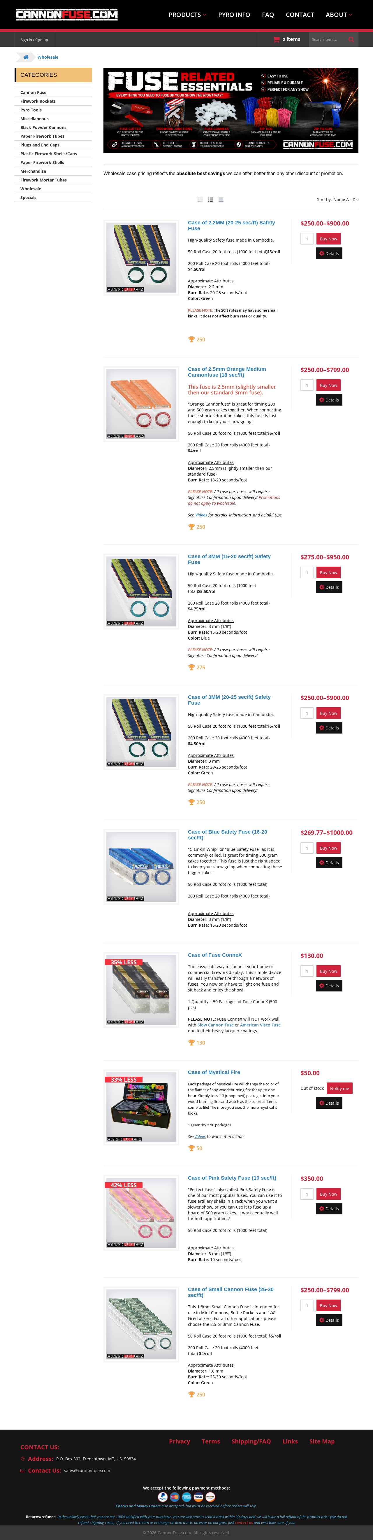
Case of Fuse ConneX (215, 955)
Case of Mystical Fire (214, 1072)
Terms (211, 1441)
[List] (210, 199)
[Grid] (200, 199)
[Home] (62, 15)
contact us (244, 1522)
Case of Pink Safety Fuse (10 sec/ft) (232, 1178)
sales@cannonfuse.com (87, 1470)
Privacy (179, 1441)
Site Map (322, 1441)
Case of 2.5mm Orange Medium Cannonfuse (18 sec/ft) (227, 372)
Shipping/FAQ (251, 1441)
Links (290, 1441)
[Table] (221, 199)
